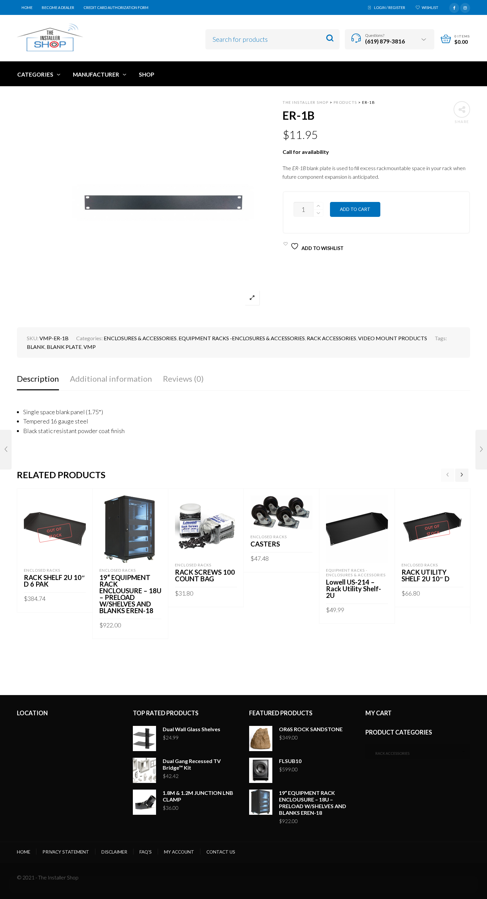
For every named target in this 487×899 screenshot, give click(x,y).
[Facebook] (454, 7)
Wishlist (430, 7)
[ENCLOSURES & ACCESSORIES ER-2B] (481, 450)
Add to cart (355, 209)
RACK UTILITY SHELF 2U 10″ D (426, 575)
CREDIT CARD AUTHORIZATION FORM (115, 7)
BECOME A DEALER (58, 7)
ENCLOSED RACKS (42, 570)
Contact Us (220, 852)
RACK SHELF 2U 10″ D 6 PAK (54, 580)
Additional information (111, 378)
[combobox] (417, 751)
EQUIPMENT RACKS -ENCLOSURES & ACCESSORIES (242, 338)
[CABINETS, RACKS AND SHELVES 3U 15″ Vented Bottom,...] (6, 450)
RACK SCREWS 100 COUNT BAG (205, 575)
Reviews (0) (183, 378)
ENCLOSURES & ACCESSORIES (140, 338)
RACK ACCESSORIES (331, 338)
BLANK (36, 347)
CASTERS (265, 544)
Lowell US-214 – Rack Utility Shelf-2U (353, 588)
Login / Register (389, 7)
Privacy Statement (65, 852)
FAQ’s (145, 852)
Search (330, 38)
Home (23, 852)
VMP (89, 347)
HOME (27, 7)
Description (38, 378)
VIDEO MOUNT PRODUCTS (392, 338)
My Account (179, 852)
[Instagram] (465, 7)
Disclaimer (114, 852)
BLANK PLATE (64, 347)
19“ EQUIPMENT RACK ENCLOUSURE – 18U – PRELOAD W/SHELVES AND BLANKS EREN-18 (130, 593)
